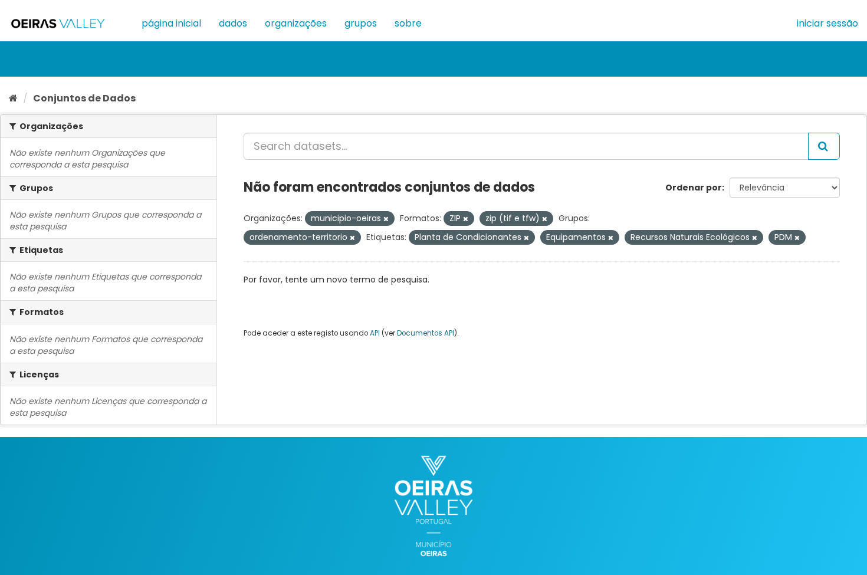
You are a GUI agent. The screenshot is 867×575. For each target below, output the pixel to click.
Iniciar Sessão (827, 23)
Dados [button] (233, 23)
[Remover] (386, 219)
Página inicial (171, 23)
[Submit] (824, 146)
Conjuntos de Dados (84, 98)
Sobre (408, 23)
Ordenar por (693, 187)
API (375, 333)
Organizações (296, 23)
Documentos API (425, 333)
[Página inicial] (13, 98)
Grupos (360, 23)
